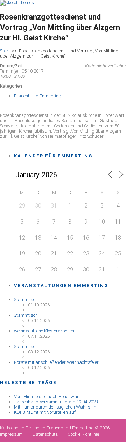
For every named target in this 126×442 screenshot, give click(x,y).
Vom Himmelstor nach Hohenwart (47, 396)
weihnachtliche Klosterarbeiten (44, 331)
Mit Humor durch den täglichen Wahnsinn (55, 407)
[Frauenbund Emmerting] (17, 2)
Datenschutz (45, 434)
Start (5, 50)
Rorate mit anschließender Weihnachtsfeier (56, 362)
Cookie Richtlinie (83, 434)
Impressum (11, 434)
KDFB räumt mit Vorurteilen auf (45, 412)
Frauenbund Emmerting (37, 95)
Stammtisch (26, 299)
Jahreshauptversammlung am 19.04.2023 (56, 401)
